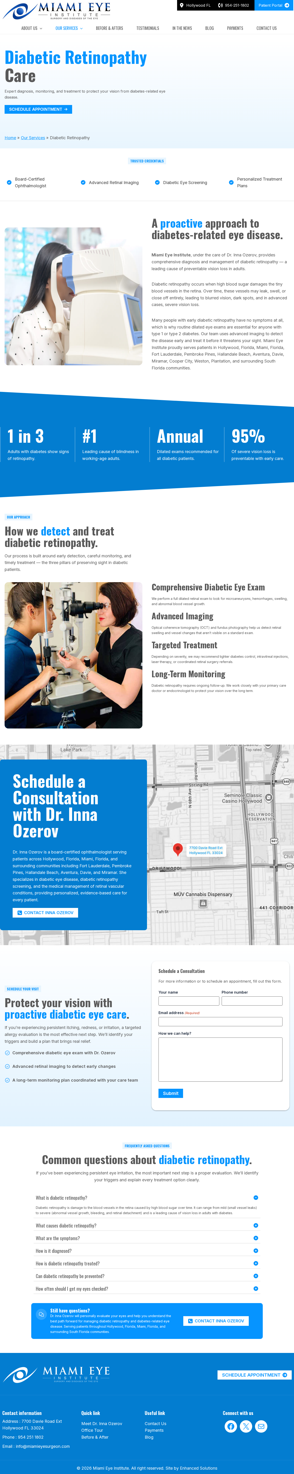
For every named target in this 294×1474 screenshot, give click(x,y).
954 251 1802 (31, 1437)
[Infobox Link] (235, 5)
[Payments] (154, 1430)
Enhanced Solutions (198, 1468)
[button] (39, 28)
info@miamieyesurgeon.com (43, 1446)
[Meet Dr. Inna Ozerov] (101, 1423)
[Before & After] (94, 1437)
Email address (179, 1012)
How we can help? (174, 1033)
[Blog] (149, 1437)
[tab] (147, 1205)
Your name (168, 992)
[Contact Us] (155, 1423)
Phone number (235, 992)
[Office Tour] (92, 1430)
